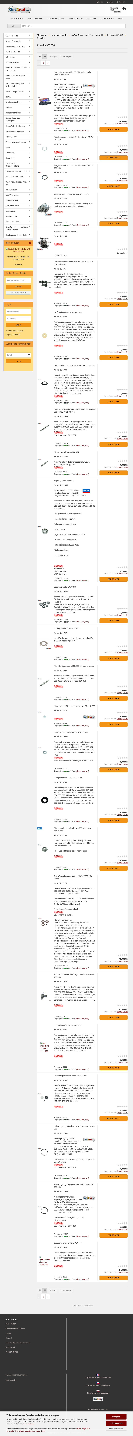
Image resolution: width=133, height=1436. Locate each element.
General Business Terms (15, 1329)
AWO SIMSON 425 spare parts (15, 77)
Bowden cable (11, 216)
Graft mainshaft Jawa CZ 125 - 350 (68, 312)
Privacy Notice (29, 1424)
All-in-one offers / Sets (14, 177)
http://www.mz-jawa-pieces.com (98, 1377)
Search (100, 2)
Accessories (10, 211)
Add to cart (113, 129)
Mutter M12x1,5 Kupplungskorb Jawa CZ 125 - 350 (74, 706)
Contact (8, 1338)
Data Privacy (10, 1324)
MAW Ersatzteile (12, 206)
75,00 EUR (18, 265)
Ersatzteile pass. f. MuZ (55, 18)
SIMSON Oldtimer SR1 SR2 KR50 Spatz (16, 69)
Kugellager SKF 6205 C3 (63, 481)
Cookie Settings (11, 1352)
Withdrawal (10, 1347)
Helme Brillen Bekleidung (15, 126)
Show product (113, 158)
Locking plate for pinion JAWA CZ (67, 628)
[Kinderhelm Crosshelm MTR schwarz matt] (18, 250)
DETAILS (58, 123)
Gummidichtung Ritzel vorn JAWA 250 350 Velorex (74, 365)
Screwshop (10, 158)
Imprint (8, 1333)
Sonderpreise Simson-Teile (16, 235)
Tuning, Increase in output (16, 142)
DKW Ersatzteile (12, 195)
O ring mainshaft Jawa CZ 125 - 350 (68, 778)
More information (116, 1429)
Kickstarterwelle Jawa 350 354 (66, 452)
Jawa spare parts (76, 18)
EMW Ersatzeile (12, 200)
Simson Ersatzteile (34, 18)
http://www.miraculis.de (98, 1410)
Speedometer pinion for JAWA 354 (68, 1243)
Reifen (8, 97)
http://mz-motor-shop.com (98, 1393)
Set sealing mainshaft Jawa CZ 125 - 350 (70, 1076)
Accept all (116, 1417)
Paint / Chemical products (16, 171)
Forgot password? (13, 335)
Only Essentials (116, 1423)
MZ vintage (91, 18)
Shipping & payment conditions (17, 1343)
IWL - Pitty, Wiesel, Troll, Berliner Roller (15, 85)
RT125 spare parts (106, 18)
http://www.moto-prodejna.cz (98, 1385)
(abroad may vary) (82, 131)
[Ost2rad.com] (19, 10)
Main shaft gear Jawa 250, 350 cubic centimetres (74, 666)
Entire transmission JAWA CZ (66, 232)
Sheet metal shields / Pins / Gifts (16, 183)
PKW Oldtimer (11, 190)
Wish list (121, 2)
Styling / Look (11, 137)
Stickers (9, 107)
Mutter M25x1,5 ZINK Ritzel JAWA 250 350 (71, 732)
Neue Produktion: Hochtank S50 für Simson (17, 228)
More (120, 18)
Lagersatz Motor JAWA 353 (65, 587)
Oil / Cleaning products (15, 131)
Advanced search (18, 293)
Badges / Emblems (13, 113)
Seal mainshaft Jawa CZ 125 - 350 (68, 1025)
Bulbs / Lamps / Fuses (15, 91)
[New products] (30, 242)
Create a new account (14, 331)
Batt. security (10, 1380)
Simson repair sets (13, 222)
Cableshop (10, 153)
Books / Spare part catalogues (13, 119)
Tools (8, 147)
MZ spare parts (17, 18)
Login (110, 2)
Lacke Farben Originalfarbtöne (12, 164)
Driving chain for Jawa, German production (71, 194)
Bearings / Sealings (13, 102)
